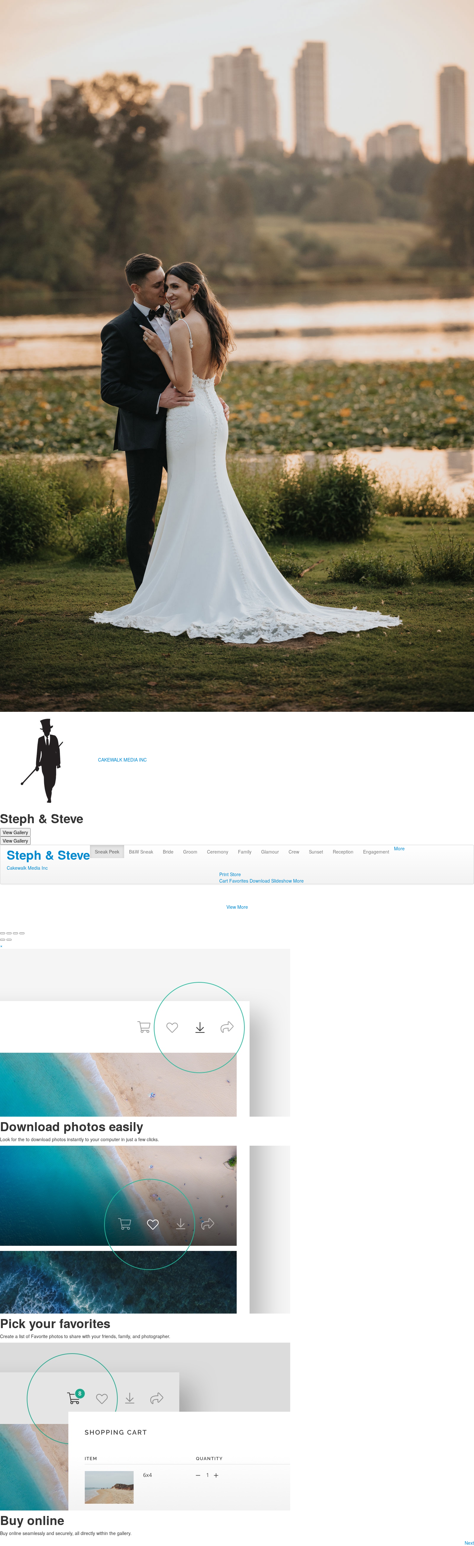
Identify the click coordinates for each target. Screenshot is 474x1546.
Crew (294, 851)
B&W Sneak (141, 851)
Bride (168, 851)
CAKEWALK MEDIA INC (122, 759)
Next (469, 1543)
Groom (190, 851)
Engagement (376, 851)
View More (237, 907)
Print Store (230, 874)
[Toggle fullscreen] (15, 933)
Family (245, 851)
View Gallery (15, 832)
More (399, 848)
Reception (343, 851)
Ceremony (217, 851)
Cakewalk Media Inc (27, 868)
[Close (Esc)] (2, 933)
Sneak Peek (107, 851)
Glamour (270, 851)
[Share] (9, 933)
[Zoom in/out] (22, 933)
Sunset (316, 851)
